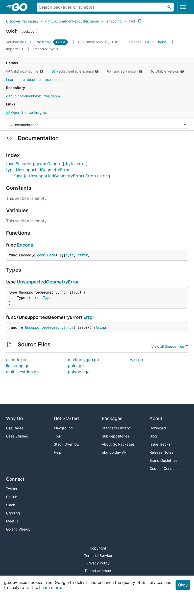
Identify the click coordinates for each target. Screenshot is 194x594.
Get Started (66, 418)
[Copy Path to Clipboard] (139, 21)
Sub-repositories (115, 436)
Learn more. (50, 587)
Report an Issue (98, 570)
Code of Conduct (164, 468)
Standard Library (116, 428)
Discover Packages (22, 21)
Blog (153, 436)
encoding (114, 21)
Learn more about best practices (33, 79)
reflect (34, 298)
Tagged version (125, 71)
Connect (15, 479)
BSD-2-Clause (155, 42)
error (83, 255)
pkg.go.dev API (115, 452)
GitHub (11, 497)
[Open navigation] (183, 7)
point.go (76, 365)
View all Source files (167, 346)
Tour (57, 436)
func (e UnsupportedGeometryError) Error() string (62, 175)
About (156, 418)
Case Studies (17, 436)
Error (88, 317)
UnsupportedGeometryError (48, 281)
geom (41, 255)
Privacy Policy (98, 563)
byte (69, 255)
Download (158, 428)
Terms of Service (98, 555)
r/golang (13, 513)
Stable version (167, 71)
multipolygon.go (83, 359)
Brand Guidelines (163, 460)
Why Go (14, 418)
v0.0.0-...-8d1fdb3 (29, 42)
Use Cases (14, 428)
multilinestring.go (22, 371)
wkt (132, 21)
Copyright (98, 548)
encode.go (16, 359)
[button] (8, 71)
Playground (63, 428)
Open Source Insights (28, 112)
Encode (25, 245)
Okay (183, 584)
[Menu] (97, 124)
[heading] (21, 7)
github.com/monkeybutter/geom (72, 21)
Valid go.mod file (24, 71)
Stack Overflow (66, 444)
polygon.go (79, 371)
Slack (10, 505)
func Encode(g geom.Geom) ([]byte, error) (47, 163)
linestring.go (18, 365)
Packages (112, 418)
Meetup (12, 521)
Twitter (11, 489)
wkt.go (136, 359)
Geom (51, 255)
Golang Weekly (18, 529)
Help (57, 452)
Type (47, 298)
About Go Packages (118, 444)
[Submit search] (169, 7)
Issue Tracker (161, 444)
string (100, 327)
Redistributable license (75, 71)
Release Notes (161, 452)
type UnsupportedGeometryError (38, 169)
